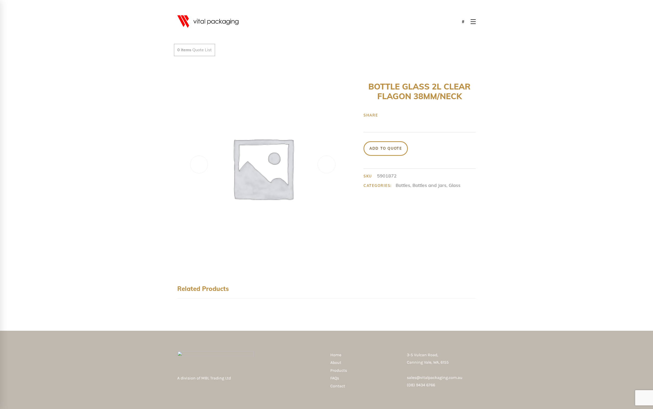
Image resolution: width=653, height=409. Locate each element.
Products (338, 370)
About (335, 362)
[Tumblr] (408, 115)
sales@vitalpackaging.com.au (434, 377)
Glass (454, 185)
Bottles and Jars (429, 185)
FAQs (334, 378)
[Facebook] (384, 115)
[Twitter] (392, 115)
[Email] (424, 115)
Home (335, 354)
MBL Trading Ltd (217, 378)
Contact (337, 386)
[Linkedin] (416, 115)
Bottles (403, 185)
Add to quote (385, 148)
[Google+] (400, 115)
